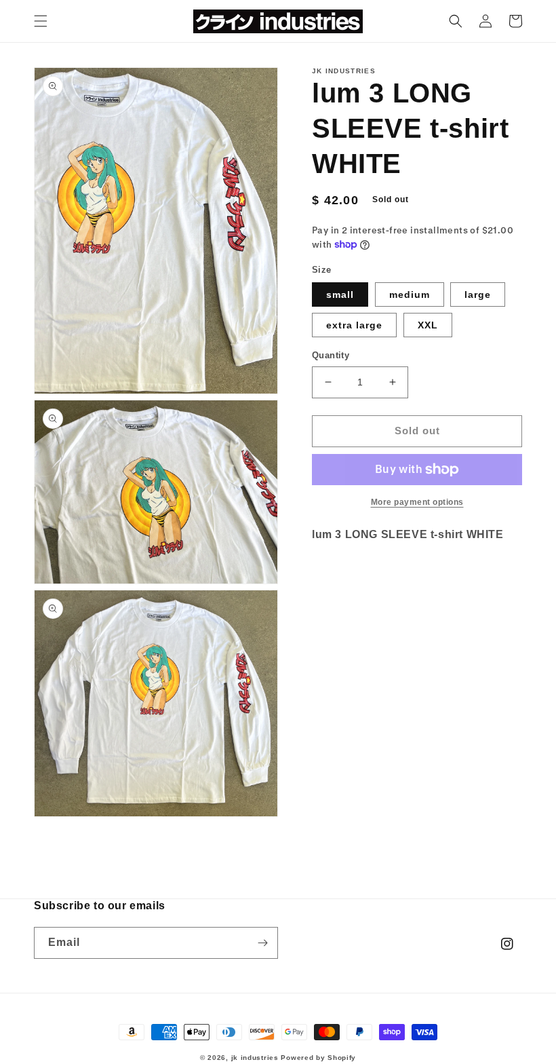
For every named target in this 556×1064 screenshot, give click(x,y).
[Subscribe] (262, 943)
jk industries (255, 1057)
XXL (428, 325)
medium (409, 294)
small (340, 294)
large (477, 294)
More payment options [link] (417, 502)
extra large (354, 325)
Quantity (330, 355)
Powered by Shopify (318, 1057)
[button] (41, 21)
